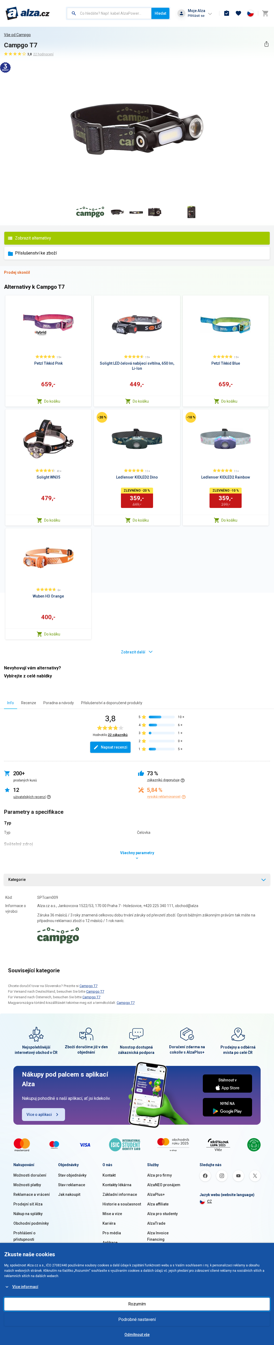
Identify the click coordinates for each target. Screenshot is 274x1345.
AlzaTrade (156, 1223)
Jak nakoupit (69, 1194)
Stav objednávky (72, 1175)
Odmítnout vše (137, 1334)
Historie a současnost (121, 1204)
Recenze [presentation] (28, 703)
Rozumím (137, 1304)
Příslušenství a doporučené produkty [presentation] (111, 703)
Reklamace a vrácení (31, 1194)
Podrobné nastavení (137, 1319)
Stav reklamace (71, 1185)
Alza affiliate (158, 1204)
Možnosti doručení (29, 1175)
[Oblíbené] (238, 13)
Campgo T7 (88, 986)
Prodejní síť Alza (28, 1204)
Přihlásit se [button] (196, 16)
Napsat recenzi (114, 747)
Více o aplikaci (39, 1114)
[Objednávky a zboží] (226, 13)
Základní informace (119, 1194)
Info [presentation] (10, 703)
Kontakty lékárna (116, 1185)
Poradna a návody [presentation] (58, 703)
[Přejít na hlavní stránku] (28, 13)
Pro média (111, 1233)
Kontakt (109, 1175)
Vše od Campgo (17, 35)
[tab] (10, 702)
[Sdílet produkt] (266, 44)
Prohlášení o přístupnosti (24, 1236)
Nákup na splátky (28, 1214)
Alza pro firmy (159, 1175)
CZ (209, 1201)
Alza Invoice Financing (158, 1236)
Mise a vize (112, 1214)
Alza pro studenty (162, 1214)
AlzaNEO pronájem (163, 1185)
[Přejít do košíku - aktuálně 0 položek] (265, 13)
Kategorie (17, 879)
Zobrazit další (133, 652)
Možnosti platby (27, 1185)
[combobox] (109, 13)
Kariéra (109, 1223)
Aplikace (109, 1242)
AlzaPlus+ (156, 1194)
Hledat (160, 13)
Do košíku (52, 401)
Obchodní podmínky (31, 1223)
